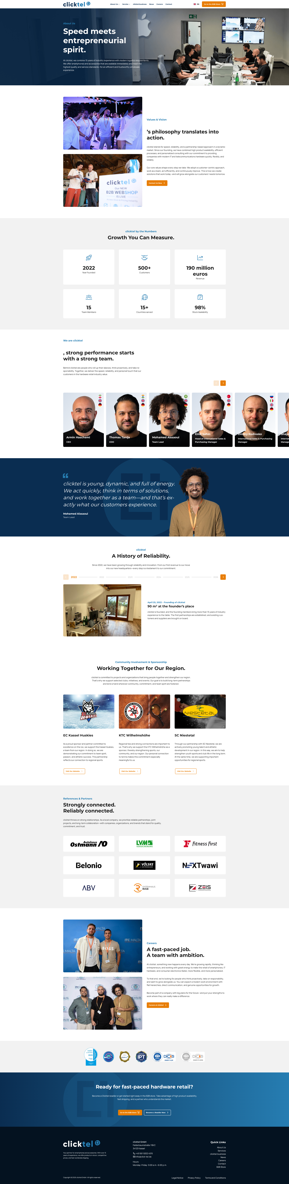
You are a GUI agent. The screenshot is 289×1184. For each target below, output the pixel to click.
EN (198, 4)
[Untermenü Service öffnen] (129, 4)
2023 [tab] (130, 577)
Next (223, 383)
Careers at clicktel (156, 1005)
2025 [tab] (187, 577)
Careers (222, 1160)
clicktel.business (218, 1154)
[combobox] (196, 4)
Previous (216, 383)
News (223, 1157)
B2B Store (221, 1167)
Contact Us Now (155, 183)
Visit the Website (73, 771)
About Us (221, 1147)
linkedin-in (111, 427)
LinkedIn (68, 427)
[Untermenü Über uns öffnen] (119, 4)
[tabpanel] (144, 610)
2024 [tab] (158, 577)
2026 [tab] (215, 577)
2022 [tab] (74, 577)
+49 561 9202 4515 (144, 1153)
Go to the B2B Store (212, 4)
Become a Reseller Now (155, 1113)
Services (222, 1150)
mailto (75, 427)
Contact (222, 1163)
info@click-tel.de (144, 1156)
